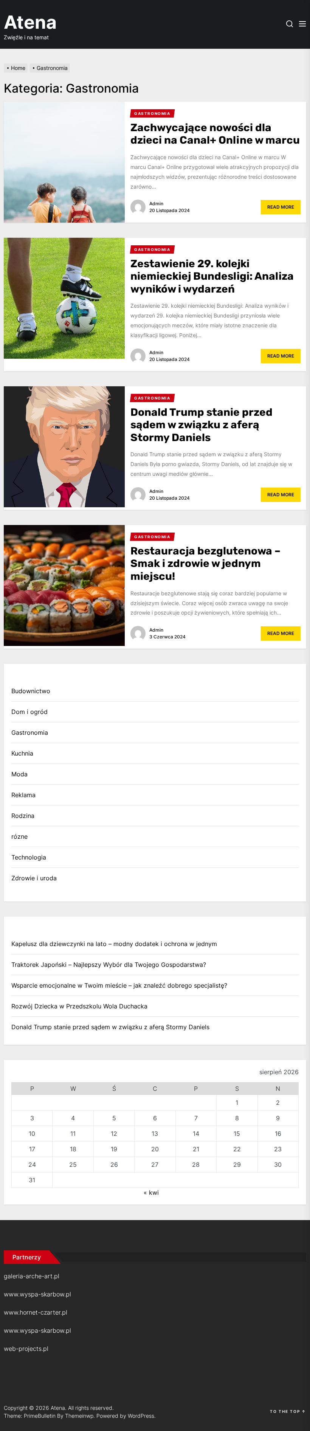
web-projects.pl (26, 1348)
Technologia (28, 857)
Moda (19, 774)
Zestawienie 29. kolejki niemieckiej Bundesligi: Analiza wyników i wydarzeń (212, 276)
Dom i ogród (29, 712)
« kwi (151, 1192)
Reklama (23, 795)
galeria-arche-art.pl (31, 1276)
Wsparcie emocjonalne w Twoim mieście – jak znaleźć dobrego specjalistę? (119, 985)
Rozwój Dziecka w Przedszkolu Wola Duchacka (79, 1006)
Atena (30, 22)
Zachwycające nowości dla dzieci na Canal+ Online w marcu (215, 134)
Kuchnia (22, 753)
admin (156, 203)
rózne (19, 836)
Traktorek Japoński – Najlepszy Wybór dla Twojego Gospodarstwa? (108, 964)
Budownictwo (30, 691)
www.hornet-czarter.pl (35, 1312)
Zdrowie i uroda (34, 878)
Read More (280, 207)
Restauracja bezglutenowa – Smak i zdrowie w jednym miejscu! (205, 563)
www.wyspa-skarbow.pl (37, 1294)
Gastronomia (29, 732)
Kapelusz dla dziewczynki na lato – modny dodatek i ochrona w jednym (114, 944)
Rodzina (22, 815)
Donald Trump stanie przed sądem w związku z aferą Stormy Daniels (201, 425)
